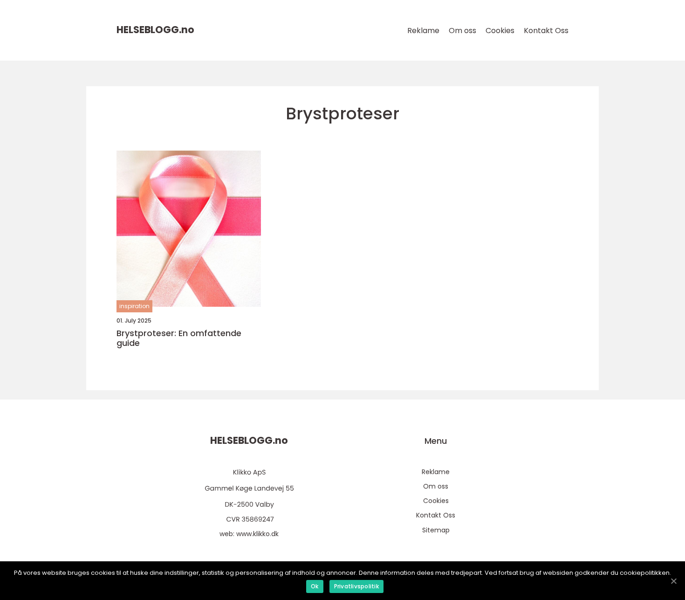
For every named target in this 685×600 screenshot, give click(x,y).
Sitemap (436, 530)
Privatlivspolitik (356, 586)
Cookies (500, 30)
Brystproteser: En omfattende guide (178, 338)
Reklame (423, 30)
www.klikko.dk (257, 533)
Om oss (462, 30)
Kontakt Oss (546, 30)
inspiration (134, 306)
